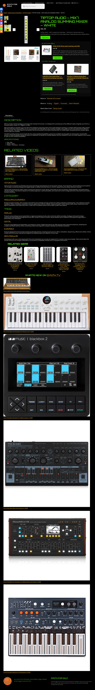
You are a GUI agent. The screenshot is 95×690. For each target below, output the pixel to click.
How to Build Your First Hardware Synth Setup (16, 291)
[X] (1, 12)
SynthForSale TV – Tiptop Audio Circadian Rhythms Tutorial (75, 169)
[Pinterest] (1, 20)
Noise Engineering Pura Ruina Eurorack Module (15, 266)
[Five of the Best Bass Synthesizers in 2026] (46, 463)
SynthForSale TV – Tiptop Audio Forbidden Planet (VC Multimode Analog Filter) (46, 170)
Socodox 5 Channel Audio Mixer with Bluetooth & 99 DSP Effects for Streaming (77, 78)
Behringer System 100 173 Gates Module (47, 265)
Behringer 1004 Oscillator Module (31, 265)
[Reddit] (1, 14)
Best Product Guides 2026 (63, 3)
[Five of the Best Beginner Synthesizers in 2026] (46, 628)
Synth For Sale (12, 5)
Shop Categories (27, 3)
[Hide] (0, 34)
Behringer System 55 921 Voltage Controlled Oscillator (63, 266)
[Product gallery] (26, 29)
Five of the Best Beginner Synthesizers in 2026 (16, 672)
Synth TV (53, 275)
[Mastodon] (1, 23)
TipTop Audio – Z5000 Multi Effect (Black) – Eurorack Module (80, 266)
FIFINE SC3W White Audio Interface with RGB (66, 46)
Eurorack (64, 103)
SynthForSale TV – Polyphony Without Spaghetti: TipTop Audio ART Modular (16, 170)
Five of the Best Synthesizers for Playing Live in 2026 (18, 331)
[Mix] (1, 25)
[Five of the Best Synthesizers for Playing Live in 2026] (46, 312)
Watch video (9, 174)
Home (5, 13)
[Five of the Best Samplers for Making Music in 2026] (46, 375)
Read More (45, 37)
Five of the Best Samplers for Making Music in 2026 (18, 418)
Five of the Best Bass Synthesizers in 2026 (15, 508)
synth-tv (75, 3)
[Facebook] (1, 9)
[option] (5, 22)
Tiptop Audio (27, 13)
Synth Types (50, 3)
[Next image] (38, 29)
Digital (56, 103)
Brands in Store (39, 3)
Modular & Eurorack (15, 13)
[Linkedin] (1, 17)
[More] (1, 31)
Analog (49, 103)
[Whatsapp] (1, 28)
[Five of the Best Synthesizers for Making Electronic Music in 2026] (46, 546)
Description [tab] (9, 115)
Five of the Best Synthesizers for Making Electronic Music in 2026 (22, 582)
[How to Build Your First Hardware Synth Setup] (16, 284)
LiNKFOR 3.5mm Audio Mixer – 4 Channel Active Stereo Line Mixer (53, 77)
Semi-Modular (74, 103)
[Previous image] (14, 29)
